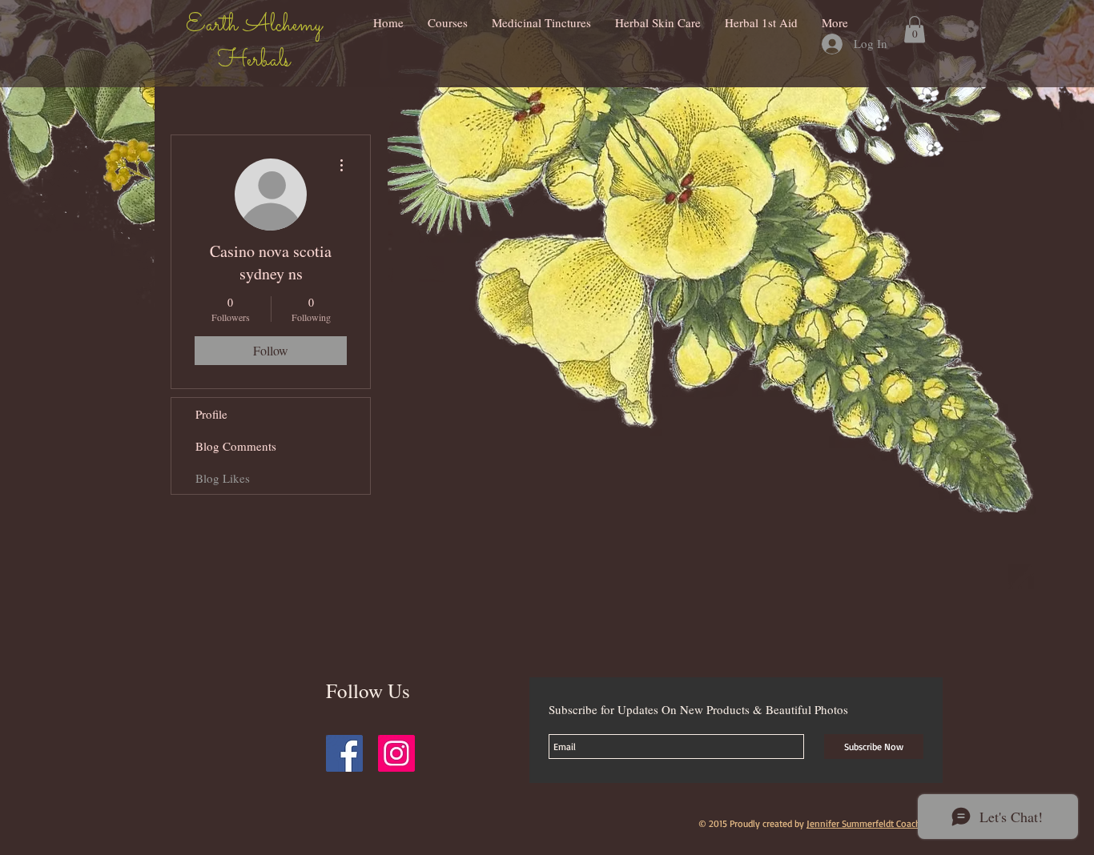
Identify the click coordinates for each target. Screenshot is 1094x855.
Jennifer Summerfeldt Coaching (870, 823)
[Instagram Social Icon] (396, 753)
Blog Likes (222, 478)
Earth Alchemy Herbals (254, 43)
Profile (211, 414)
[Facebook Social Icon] (344, 753)
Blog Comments (235, 446)
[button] (914, 29)
